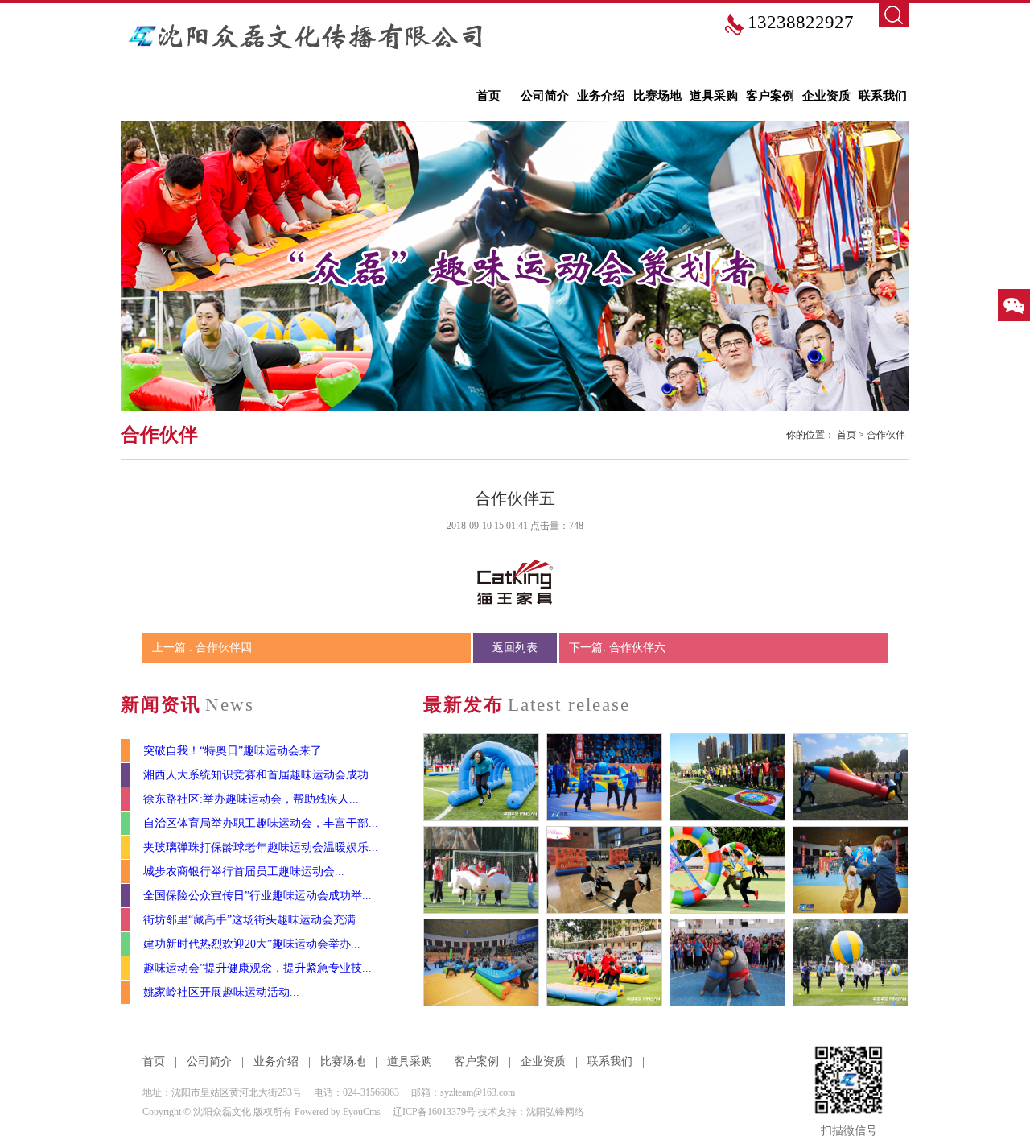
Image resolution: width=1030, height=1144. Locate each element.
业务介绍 (601, 95)
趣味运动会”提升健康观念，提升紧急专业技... (257, 968)
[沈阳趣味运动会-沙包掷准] (727, 777)
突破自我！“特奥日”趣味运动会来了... (237, 751)
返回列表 (515, 648)
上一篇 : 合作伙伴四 (202, 648)
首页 (488, 95)
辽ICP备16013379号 (434, 1111)
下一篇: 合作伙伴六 (617, 648)
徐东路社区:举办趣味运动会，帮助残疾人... (251, 799)
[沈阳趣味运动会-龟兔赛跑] (481, 870)
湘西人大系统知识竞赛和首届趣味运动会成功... (260, 775)
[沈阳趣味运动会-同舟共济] (604, 962)
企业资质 (826, 95)
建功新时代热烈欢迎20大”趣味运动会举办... (251, 944)
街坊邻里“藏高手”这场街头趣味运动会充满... (254, 920)
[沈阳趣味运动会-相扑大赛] (727, 962)
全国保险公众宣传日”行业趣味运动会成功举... (257, 896)
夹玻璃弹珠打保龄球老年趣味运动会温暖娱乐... (260, 847)
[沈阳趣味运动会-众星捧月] (604, 777)
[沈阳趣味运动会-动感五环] (727, 870)
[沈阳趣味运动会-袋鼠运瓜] (850, 870)
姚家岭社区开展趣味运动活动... (221, 992)
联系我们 (883, 95)
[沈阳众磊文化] (308, 36)
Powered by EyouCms (336, 1111)
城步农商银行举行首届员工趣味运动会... (243, 871)
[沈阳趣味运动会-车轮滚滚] (481, 962)
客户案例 (770, 95)
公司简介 (545, 95)
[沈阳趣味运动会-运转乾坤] (850, 962)
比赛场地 (657, 95)
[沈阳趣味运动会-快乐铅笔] (850, 777)
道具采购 (714, 95)
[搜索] (894, 15)
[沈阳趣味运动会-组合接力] (481, 777)
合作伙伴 (886, 434)
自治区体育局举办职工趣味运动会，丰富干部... (260, 823)
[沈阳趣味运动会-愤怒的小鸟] (604, 870)
